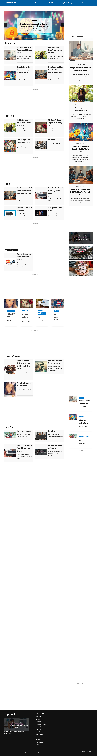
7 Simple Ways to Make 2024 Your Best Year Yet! (24, 141)
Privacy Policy (89, 751)
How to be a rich (52, 140)
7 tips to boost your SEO (42, 316)
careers (43, 144)
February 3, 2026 (81, 64)
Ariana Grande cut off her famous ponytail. (11, 315)
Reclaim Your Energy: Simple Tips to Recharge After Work (55, 50)
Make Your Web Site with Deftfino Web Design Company (24, 256)
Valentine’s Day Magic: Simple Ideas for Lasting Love (55, 122)
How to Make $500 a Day (24, 431)
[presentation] (11, 303)
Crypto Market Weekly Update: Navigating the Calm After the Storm (24, 70)
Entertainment (46, 3)
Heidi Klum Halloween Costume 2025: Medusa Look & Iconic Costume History (23, 365)
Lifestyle (53, 3)
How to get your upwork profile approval (55, 447)
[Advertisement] (34, 101)
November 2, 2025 (81, 143)
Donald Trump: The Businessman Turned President (58, 316)
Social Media (39, 734)
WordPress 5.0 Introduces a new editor (24, 209)
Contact (83, 751)
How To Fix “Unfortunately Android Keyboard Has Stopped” (55, 190)
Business (37, 3)
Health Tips (76, 3)
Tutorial (89, 3)
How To (84, 3)
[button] (24, 38)
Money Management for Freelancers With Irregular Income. (24, 50)
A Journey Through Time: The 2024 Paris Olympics (55, 362)
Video (37, 744)
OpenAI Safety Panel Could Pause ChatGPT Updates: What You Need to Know (34, 26)
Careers (38, 729)
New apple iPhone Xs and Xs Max (55, 209)
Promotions (8, 263)
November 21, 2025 (81, 104)
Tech (59, 3)
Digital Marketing (67, 3)
